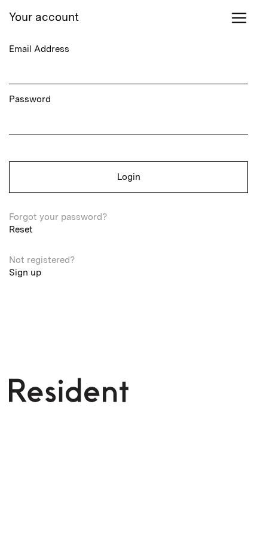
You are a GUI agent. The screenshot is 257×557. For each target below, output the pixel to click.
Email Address (39, 49)
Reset (21, 229)
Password (30, 99)
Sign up (25, 272)
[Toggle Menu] (239, 18)
